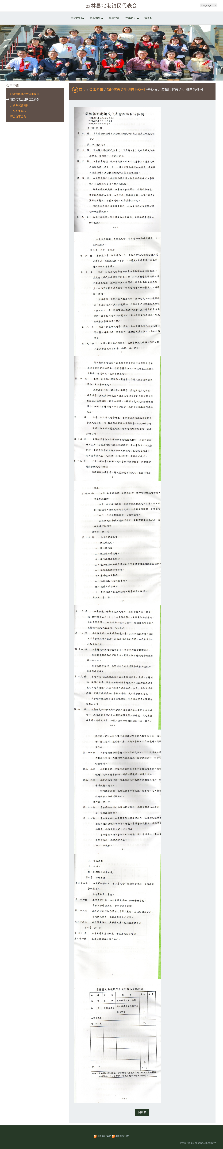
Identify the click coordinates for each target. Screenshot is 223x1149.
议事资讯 (96, 89)
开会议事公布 (18, 116)
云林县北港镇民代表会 (111, 5)
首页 (82, 89)
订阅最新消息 (104, 1135)
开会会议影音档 (19, 105)
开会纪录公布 (18, 111)
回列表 (142, 1112)
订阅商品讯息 (122, 1135)
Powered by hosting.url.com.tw (198, 1142)
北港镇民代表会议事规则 (24, 94)
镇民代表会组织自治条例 (24, 99)
